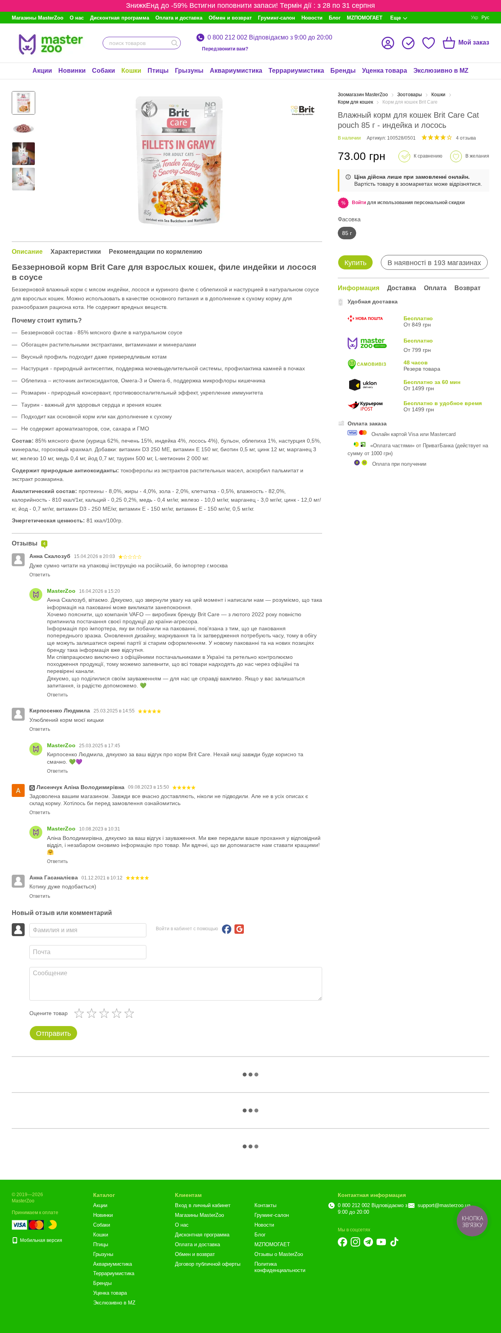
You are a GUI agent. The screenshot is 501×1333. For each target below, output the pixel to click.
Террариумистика (296, 70)
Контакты (265, 1205)
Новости (312, 18)
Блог (335, 18)
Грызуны (189, 70)
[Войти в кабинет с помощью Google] (239, 929)
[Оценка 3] (105, 1013)
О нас (77, 18)
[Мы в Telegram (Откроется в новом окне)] (368, 1242)
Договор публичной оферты (207, 1264)
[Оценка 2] (93, 1013)
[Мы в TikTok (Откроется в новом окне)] (394, 1242)
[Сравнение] (408, 43)
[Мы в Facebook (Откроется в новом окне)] (342, 1242)
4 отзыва (466, 138)
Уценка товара (384, 70)
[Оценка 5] (130, 1013)
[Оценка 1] (80, 1013)
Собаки (103, 70)
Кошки (131, 70)
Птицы (158, 70)
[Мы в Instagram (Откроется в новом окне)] (355, 1242)
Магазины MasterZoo (37, 18)
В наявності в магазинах (434, 263)
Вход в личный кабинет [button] (203, 1205)
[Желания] (428, 43)
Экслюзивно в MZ (441, 70)
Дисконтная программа (119, 18)
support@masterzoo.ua (444, 1205)
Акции (42, 70)
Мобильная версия (40, 1240)
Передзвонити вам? (225, 49)
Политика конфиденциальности (279, 1267)
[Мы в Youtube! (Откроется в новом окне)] (381, 1242)
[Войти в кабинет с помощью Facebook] (226, 929)
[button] (359, 202)
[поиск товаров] (174, 43)
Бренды (343, 70)
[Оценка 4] (118, 1013)
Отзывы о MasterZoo (278, 1254)
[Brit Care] (302, 110)
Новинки (72, 70)
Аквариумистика (236, 70)
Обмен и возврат (230, 18)
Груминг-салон (276, 18)
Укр (474, 17)
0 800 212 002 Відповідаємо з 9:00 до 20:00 (269, 37)
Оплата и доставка (178, 18)
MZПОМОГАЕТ (364, 18)
